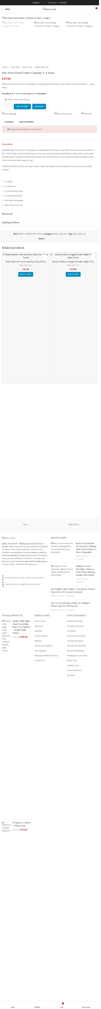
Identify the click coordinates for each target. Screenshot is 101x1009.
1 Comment (69, 596)
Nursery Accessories (76, 645)
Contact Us (40, 660)
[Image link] (8, 537)
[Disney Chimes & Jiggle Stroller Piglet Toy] (73, 256)
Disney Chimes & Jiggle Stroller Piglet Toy (73, 261)
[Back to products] (92, 67)
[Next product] (95, 67)
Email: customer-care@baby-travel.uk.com (22, 584)
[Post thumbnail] (62, 551)
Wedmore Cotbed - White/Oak (21, 824)
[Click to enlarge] (7, 15)
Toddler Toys (73, 665)
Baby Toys (27, 67)
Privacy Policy (41, 635)
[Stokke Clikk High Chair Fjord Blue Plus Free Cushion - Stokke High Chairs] (6, 718)
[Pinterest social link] (52, 238)
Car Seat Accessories (76, 635)
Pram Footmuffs (74, 670)
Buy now (39, 106)
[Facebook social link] (46, 238)
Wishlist (38, 631)
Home (5, 67)
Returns (38, 640)
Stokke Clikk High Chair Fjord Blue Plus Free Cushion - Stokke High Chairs (21, 627)
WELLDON (74, 524)
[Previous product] (89, 67)
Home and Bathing (75, 650)
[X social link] (49, 238)
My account (40, 621)
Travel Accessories (75, 626)
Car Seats (71, 631)
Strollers (71, 675)
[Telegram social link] (58, 238)
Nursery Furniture (75, 640)
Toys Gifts (15, 67)
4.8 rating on (49, 3)
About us (39, 626)
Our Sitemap (40, 650)
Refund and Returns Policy (46, 655)
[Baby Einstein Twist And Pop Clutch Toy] (26, 256)
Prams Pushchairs (75, 621)
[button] (25, 274)
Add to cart (22, 106)
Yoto (25, 524)
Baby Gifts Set (41, 67)
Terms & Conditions (43, 645)
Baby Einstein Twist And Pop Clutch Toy (26, 261)
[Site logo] (49, 9)
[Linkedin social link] (55, 238)
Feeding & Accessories (77, 655)
